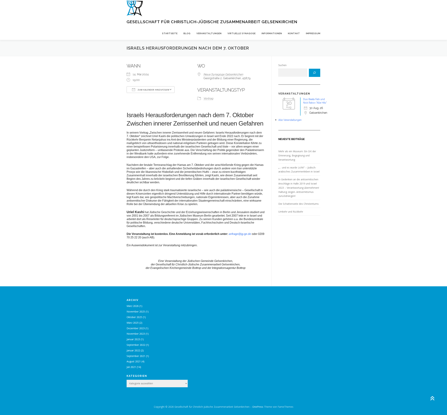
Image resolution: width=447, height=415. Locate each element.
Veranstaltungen (209, 33)
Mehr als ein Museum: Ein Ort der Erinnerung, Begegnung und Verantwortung (297, 155)
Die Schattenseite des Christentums (298, 203)
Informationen (272, 33)
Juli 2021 (131, 367)
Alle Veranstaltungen (290, 120)
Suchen (282, 65)
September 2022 (136, 344)
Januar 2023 (133, 339)
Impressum (313, 33)
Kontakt (294, 33)
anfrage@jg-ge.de (240, 233)
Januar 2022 (133, 350)
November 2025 (136, 311)
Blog (187, 33)
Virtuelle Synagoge (242, 33)
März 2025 (133, 322)
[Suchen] (314, 73)
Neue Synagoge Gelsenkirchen (223, 74)
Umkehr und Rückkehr (290, 211)
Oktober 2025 (134, 317)
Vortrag (208, 98)
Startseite (170, 33)
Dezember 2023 (136, 328)
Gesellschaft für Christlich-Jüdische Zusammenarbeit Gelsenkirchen (212, 21)
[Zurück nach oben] (432, 399)
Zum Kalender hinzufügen (153, 89)
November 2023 (136, 333)
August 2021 (134, 361)
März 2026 (133, 306)
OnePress (257, 406)
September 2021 (136, 356)
